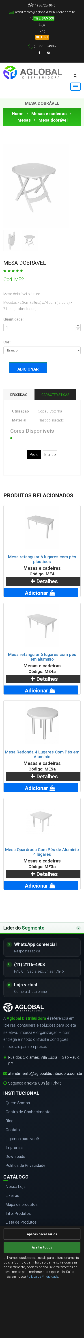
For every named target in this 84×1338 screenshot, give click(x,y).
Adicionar (28, 369)
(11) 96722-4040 (44, 5)
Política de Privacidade (42, 1276)
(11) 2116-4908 (45, 46)
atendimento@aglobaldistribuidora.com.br (45, 12)
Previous (10, 187)
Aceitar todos (42, 1247)
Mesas (24, 120)
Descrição (18, 395)
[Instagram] (48, 53)
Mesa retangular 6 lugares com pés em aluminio (42, 657)
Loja (42, 24)
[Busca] (75, 75)
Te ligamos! (44, 18)
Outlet (42, 37)
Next (62, 187)
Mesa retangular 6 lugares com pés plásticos (42, 559)
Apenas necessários (42, 1234)
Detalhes (46, 581)
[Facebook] (39, 53)
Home (18, 113)
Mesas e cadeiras (49, 113)
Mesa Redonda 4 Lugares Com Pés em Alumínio (42, 754)
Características (55, 395)
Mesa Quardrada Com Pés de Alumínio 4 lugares (42, 852)
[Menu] (75, 87)
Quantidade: (13, 319)
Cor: (7, 342)
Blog (42, 31)
